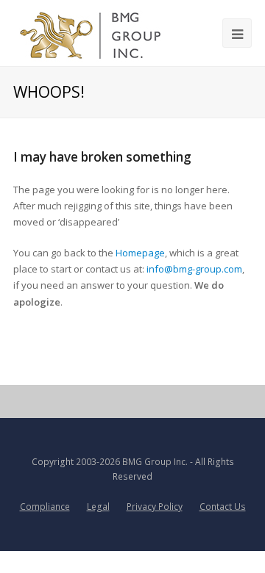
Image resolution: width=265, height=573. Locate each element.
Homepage (140, 252)
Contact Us (222, 506)
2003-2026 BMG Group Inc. (132, 461)
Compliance (45, 506)
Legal (98, 506)
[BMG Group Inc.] (91, 33)
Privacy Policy (155, 506)
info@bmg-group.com (194, 268)
